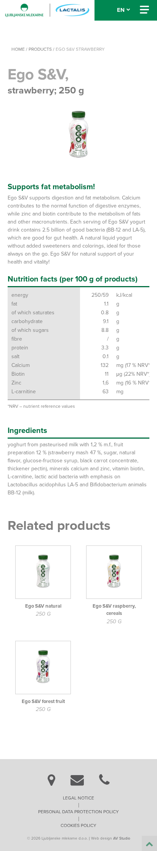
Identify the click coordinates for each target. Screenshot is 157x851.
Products (40, 49)
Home (18, 49)
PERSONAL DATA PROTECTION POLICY (78, 811)
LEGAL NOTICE (78, 798)
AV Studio (121, 838)
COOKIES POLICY (78, 825)
